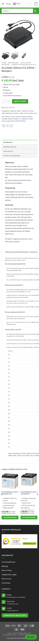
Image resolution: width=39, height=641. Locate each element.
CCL (19, 119)
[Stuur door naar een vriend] (11, 126)
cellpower (25, 119)
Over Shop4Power (8, 562)
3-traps (12, 116)
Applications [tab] (8, 151)
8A (21, 116)
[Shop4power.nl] (8, 3)
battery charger (13, 119)
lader (12, 121)
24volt (7, 116)
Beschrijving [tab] (8, 142)
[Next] (37, 499)
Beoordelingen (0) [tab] (9, 147)
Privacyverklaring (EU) (22, 633)
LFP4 (19, 121)
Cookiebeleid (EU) (9, 635)
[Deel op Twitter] (7, 126)
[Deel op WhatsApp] (3, 126)
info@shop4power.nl (13, 610)
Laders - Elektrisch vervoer (25, 111)
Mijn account (6, 579)
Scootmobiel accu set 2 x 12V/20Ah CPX (10, 493)
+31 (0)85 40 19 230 (12, 604)
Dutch (18, 4)
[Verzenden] (35, 11)
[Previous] (1, 499)
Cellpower (13, 111)
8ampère (29, 116)
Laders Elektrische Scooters (10, 113)
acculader (4, 119)
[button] (3, 3)
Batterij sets (13, 63)
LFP (16, 121)
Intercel (4, 121)
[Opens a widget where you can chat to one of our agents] (31, 637)
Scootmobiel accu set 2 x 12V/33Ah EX (29, 493)
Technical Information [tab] (11, 156)
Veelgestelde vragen (9, 574)
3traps (17, 116)
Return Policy (7, 570)
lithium (23, 121)
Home (4, 63)
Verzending (6, 583)
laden (8, 121)
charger (30, 119)
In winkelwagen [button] (10, 517)
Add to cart (20, 101)
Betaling (5, 566)
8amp (24, 116)
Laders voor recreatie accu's (24, 64)
